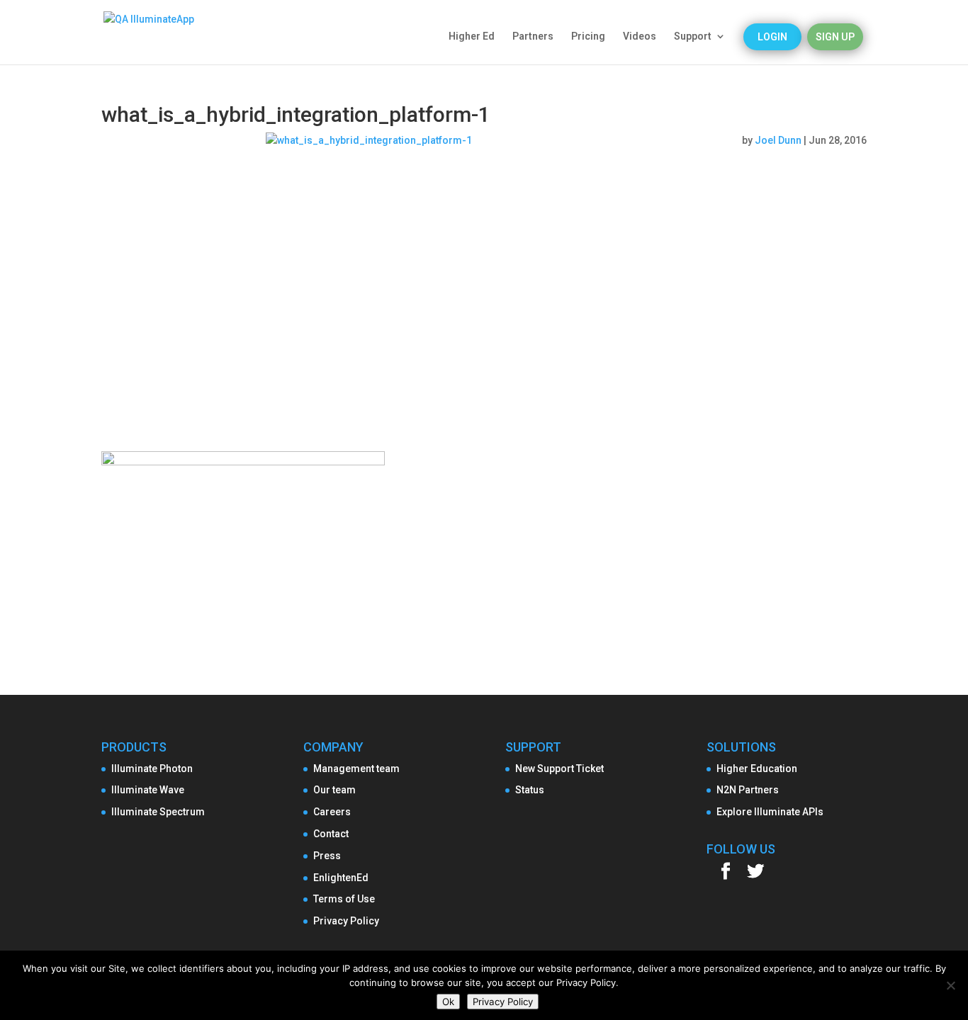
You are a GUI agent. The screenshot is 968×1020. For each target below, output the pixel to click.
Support (692, 36)
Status (529, 789)
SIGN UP (835, 36)
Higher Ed (472, 36)
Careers (332, 811)
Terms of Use (344, 899)
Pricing (588, 36)
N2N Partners (747, 789)
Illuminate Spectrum (158, 811)
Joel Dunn (778, 140)
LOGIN (772, 36)
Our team (334, 789)
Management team (356, 768)
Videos (639, 36)
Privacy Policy (346, 920)
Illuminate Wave (147, 789)
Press (327, 855)
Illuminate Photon (152, 768)
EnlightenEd (340, 877)
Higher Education (756, 768)
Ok (448, 1001)
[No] (950, 985)
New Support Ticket (559, 768)
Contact (331, 833)
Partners (532, 36)
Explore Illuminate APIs (769, 811)
